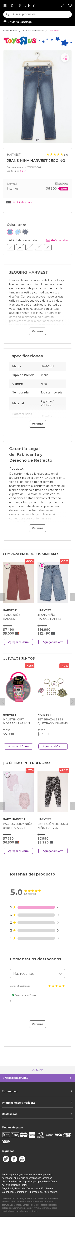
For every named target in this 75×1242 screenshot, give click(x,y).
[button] (70, 5)
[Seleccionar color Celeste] (18, 232)
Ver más (37, 331)
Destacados (10, 1113)
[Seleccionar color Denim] (10, 232)
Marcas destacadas (33, 30)
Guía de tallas (59, 240)
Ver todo (53, 30)
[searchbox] (42, 14)
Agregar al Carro (18, 641)
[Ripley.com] (23, 5)
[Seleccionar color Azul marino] (25, 232)
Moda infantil (10, 30)
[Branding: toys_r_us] (37, 46)
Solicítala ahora (22, 202)
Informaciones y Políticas (18, 1102)
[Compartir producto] (65, 57)
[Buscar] (7, 14)
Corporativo (10, 1091)
